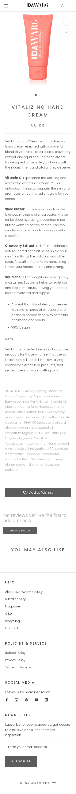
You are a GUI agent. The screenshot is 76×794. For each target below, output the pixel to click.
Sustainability (15, 599)
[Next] (48, 95)
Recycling (12, 621)
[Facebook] (6, 699)
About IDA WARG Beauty (24, 591)
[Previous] (27, 95)
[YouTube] (36, 699)
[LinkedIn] (46, 699)
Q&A (8, 613)
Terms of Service (18, 667)
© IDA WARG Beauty (38, 783)
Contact (11, 628)
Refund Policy (15, 652)
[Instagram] (16, 699)
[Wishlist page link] (52, 6)
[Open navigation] (6, 5)
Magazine (12, 606)
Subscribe (21, 761)
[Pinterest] (26, 699)
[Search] (63, 6)
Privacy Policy (15, 660)
